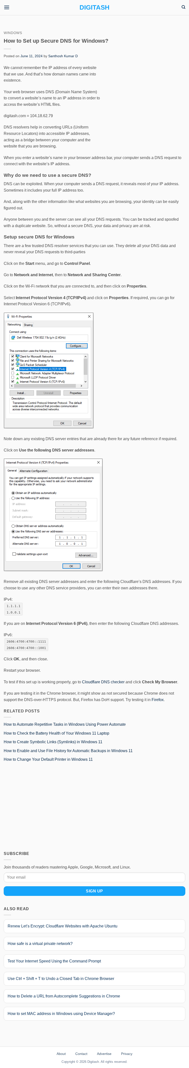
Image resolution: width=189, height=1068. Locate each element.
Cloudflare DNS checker (103, 682)
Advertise (104, 1054)
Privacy (126, 1054)
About (61, 1054)
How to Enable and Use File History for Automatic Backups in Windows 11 (68, 751)
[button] (7, 7)
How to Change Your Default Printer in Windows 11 (48, 759)
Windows (13, 33)
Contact (81, 1054)
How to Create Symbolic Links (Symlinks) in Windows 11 (53, 742)
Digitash (94, 7)
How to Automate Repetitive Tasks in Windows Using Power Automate (65, 724)
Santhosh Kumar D (63, 56)
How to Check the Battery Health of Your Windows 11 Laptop (56, 733)
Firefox (158, 700)
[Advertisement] (144, 101)
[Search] (183, 7)
